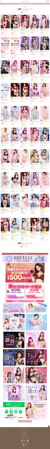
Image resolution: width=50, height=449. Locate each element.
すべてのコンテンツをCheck (25, 421)
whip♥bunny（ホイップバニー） (25, 429)
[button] (28, 12)
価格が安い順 (23, 243)
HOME (2, 5)
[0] (47, 1)
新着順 (31, 243)
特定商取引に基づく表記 (25, 433)
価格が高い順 (27, 243)
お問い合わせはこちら (25, 436)
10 (47, 239)
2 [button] (23, 12)
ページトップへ (48, 426)
